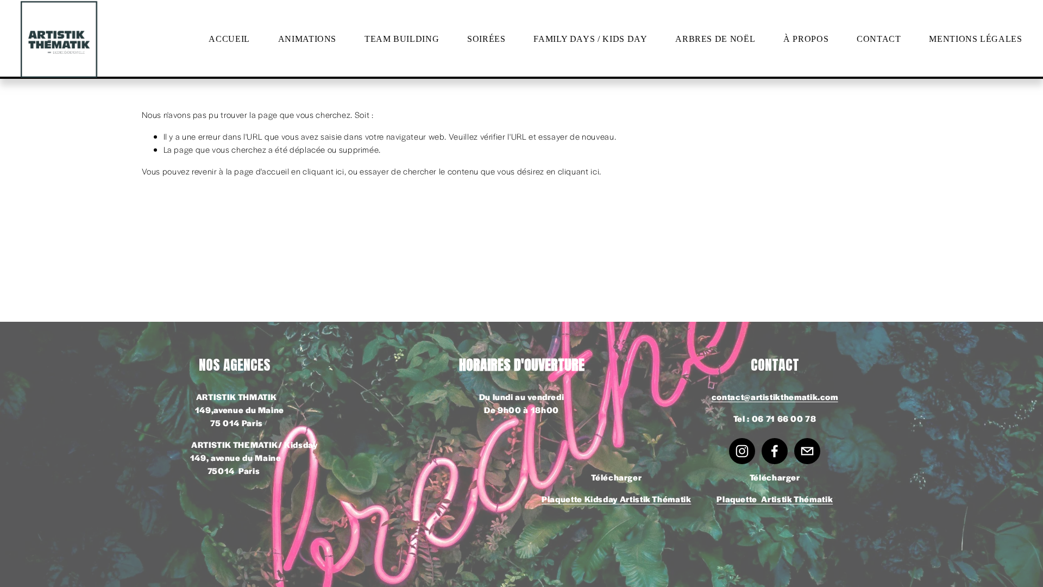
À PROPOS (805, 38)
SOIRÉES (486, 38)
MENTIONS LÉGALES (975, 38)
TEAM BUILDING (402, 38)
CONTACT (879, 38)
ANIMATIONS (307, 38)
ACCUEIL (229, 38)
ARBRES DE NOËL (715, 38)
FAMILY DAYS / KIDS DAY (590, 38)
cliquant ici (323, 171)
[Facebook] (775, 451)
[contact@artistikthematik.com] (807, 451)
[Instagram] (742, 451)
